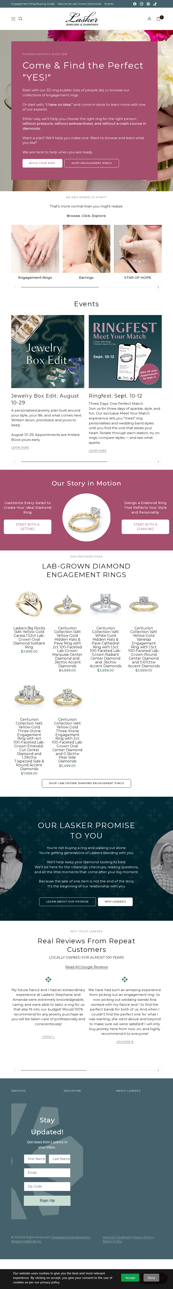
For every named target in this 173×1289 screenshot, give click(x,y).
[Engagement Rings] (35, 249)
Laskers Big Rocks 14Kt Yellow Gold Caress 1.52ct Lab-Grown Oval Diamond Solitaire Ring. (29, 637)
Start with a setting (27, 527)
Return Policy (112, 1241)
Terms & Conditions (117, 1237)
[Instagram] (141, 3)
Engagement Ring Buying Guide (32, 3)
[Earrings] (87, 249)
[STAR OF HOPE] (138, 249)
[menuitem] (32, 3)
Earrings (86, 277)
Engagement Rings (35, 277)
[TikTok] (155, 3)
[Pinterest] (148, 3)
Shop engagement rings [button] (91, 163)
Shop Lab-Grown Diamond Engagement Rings (86, 783)
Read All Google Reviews (86, 967)
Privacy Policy (143, 1237)
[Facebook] (134, 3)
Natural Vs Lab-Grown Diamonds (79, 3)
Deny (151, 1278)
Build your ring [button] (42, 163)
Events (109, 3)
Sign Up (47, 1200)
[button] (67, 902)
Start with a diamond (145, 527)
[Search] (20, 18)
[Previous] (14, 287)
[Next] (158, 287)
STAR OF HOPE (137, 277)
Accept (130, 1278)
